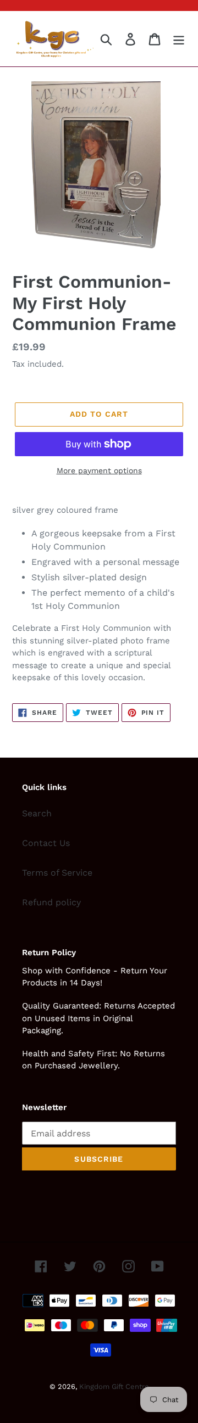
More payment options (99, 470)
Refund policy (51, 902)
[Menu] (179, 38)
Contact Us (46, 843)
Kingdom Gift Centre (114, 1386)
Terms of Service (57, 872)
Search (37, 813)
